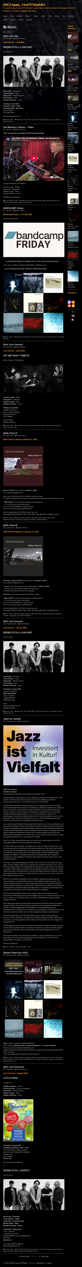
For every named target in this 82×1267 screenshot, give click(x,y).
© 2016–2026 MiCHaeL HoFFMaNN (15, 1263)
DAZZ (33, 711)
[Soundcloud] (73, 302)
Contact (12, 19)
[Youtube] (69, 305)
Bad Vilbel (19, 1249)
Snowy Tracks (59, 1059)
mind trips (38, 1059)
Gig (25, 425)
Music (12, 120)
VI (14, 1061)
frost (4, 1059)
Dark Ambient (27, 337)
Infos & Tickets (8, 420)
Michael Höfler (24, 1251)
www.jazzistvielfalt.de (10, 943)
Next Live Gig (10, 36)
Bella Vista (35, 518)
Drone (33, 337)
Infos (4, 703)
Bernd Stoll (20, 120)
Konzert (7, 120)
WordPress (40, 1263)
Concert (19, 16)
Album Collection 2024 (15, 952)
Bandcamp (19, 337)
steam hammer (7, 1061)
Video (16, 200)
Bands (57, 16)
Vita (63, 16)
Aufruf (13, 947)
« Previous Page (23, 1256)
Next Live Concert (13, 344)
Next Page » (45, 1256)
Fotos (50, 16)
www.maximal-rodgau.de (14, 1162)
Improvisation (52, 337)
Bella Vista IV (10, 433)
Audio (43, 16)
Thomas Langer (27, 202)
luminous (20, 1059)
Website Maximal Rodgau (11, 197)
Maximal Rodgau (41, 200)
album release (20, 518)
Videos (36, 16)
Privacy (29, 19)
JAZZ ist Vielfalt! (12, 718)
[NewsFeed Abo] (73, 305)
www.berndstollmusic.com (11, 116)
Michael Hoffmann (20, 38)
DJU (17, 947)
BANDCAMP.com (28, 1043)
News (5, 16)
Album (7, 337)
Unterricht (71, 16)
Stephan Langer (17, 202)
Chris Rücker (27, 120)
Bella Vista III (10, 525)
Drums (53, 518)
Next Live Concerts (13, 1066)
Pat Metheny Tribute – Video (18, 127)
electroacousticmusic (41, 337)
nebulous (51, 1059)
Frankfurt (25, 519)
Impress (21, 19)
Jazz (50, 120)
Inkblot (49, 1263)
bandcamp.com (41, 265)
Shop (12, 16)
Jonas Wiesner (56, 120)
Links (5, 19)
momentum (45, 1059)
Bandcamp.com (18, 493)
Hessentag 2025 (43, 120)
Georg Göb (35, 120)
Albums (27, 16)
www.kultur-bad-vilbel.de (15, 1244)
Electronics (19, 519)
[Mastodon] (69, 302)
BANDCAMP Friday (13, 208)
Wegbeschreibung (9, 422)
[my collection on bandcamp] (33, 303)
